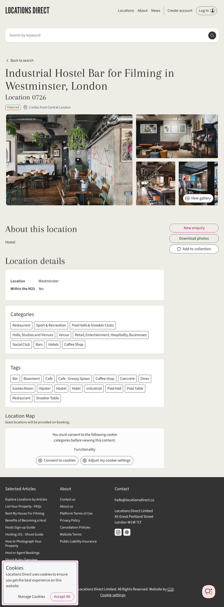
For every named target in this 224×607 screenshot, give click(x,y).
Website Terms (71, 534)
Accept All (62, 596)
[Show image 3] (198, 183)
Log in (204, 10)
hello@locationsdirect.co (134, 500)
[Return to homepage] (27, 11)
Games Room (22, 388)
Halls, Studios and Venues (32, 335)
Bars (39, 344)
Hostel (61, 388)
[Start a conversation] (208, 591)
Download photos (194, 238)
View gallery (201, 198)
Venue (64, 335)
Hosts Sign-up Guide (20, 527)
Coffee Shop (73, 344)
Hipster (45, 388)
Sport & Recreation (51, 325)
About (143, 10)
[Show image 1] (177, 136)
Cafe (49, 378)
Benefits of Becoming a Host (25, 520)
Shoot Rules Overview (21, 559)
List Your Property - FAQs (23, 506)
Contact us (67, 499)
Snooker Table (47, 398)
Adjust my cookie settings (109, 460)
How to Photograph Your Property (23, 543)
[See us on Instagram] (118, 532)
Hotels (53, 344)
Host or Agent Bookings (22, 552)
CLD (170, 589)
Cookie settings (113, 595)
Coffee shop (105, 378)
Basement (32, 378)
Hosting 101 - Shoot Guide (24, 534)
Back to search (22, 60)
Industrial (94, 388)
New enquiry (194, 228)
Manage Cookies (31, 596)
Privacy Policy (70, 520)
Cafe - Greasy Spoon (74, 378)
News (155, 10)
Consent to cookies (60, 460)
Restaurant (21, 325)
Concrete (127, 378)
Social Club (21, 344)
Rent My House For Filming (24, 513)
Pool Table (135, 388)
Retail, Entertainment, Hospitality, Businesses (111, 335)
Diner (144, 378)
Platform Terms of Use (76, 513)
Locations (126, 10)
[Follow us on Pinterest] (126, 532)
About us (66, 506)
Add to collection (197, 249)
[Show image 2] (155, 183)
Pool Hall (114, 388)
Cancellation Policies (75, 527)
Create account (180, 10)
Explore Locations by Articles (26, 499)
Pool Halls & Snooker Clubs (93, 325)
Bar (15, 378)
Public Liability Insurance (78, 541)
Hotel (76, 388)
